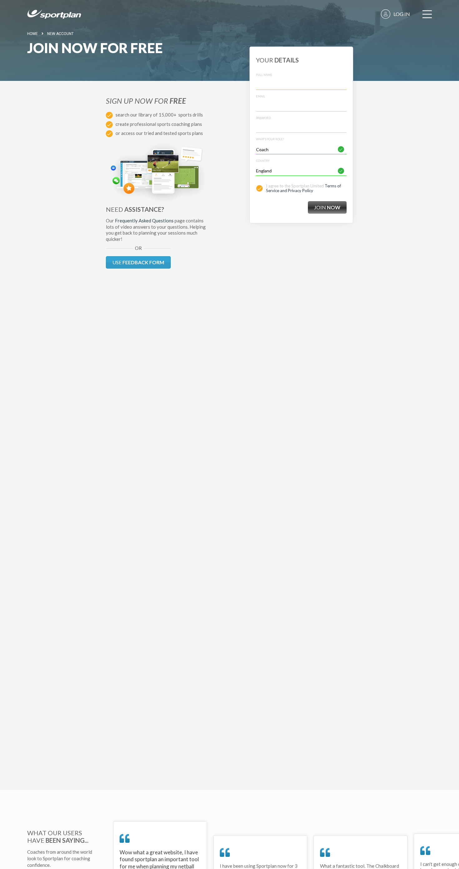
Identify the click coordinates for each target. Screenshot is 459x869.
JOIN (327, 207)
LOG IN (401, 14)
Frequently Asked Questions (144, 220)
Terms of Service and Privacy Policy (303, 188)
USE (138, 262)
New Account (60, 34)
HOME (32, 34)
